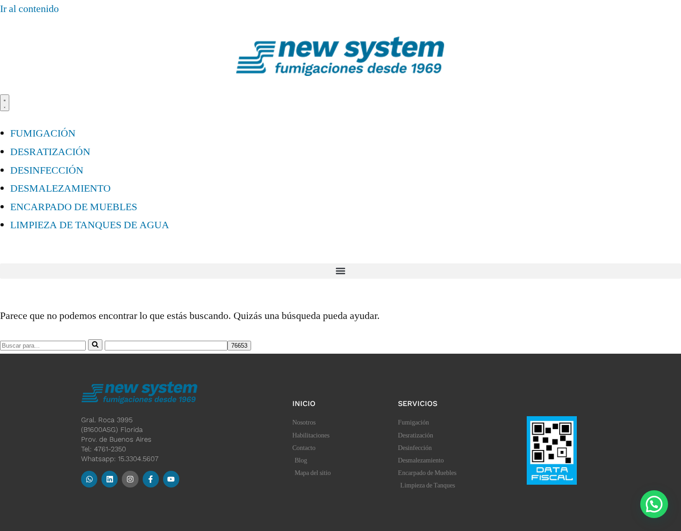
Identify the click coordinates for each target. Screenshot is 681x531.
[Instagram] (130, 479)
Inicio (303, 403)
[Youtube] (171, 479)
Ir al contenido (29, 8)
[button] (340, 271)
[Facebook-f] (151, 479)
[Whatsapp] (89, 479)
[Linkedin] (109, 479)
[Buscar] (95, 344)
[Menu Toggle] (4, 102)
